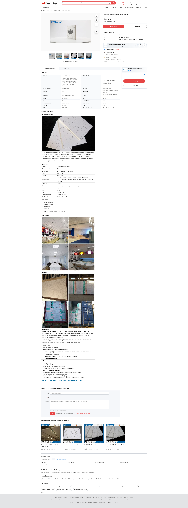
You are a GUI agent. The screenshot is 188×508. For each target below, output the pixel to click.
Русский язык (81, 499)
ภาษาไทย (118, 499)
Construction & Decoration (50, 10)
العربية (102, 499)
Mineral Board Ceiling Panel (108, 486)
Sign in (145, 4)
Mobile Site (126, 497)
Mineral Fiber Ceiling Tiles (48, 489)
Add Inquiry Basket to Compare (71, 61)
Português (69, 499)
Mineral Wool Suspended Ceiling (113, 479)
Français (75, 499)
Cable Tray (43, 462)
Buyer (113, 7)
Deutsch (91, 499)
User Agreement (102, 502)
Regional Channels (111, 497)
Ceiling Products (45, 465)
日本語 (110, 499)
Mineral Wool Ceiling (66, 10)
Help (121, 7)
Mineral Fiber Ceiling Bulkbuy (80, 489)
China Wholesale (88, 497)
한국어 (106, 499)
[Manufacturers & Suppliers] (49, 3)
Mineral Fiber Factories (78, 486)
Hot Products (58, 497)
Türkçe (122, 499)
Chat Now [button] (137, 26)
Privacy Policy (116, 502)
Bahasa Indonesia (134, 499)
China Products (65, 497)
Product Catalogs (62, 459)
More (42, 492)
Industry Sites (103, 497)
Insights (131, 497)
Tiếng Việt (128, 499)
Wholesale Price (96, 497)
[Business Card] (144, 75)
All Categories (46, 7)
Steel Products (71, 462)
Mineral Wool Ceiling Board (97, 479)
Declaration (109, 502)
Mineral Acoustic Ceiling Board (135, 486)
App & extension (129, 7)
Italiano (86, 499)
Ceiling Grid (44, 479)
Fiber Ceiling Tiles (121, 486)
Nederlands (97, 499)
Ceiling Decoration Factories (63, 486)
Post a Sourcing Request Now (82, 413)
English (59, 499)
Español (64, 499)
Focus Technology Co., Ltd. (84, 502)
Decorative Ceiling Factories (92, 486)
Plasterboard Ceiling (66, 479)
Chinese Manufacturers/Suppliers (76, 497)
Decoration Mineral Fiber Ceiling (64, 489)
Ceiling (58, 10)
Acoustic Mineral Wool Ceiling (81, 479)
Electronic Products (98, 462)
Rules (146, 7)
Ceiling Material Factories (48, 486)
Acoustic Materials (55, 479)
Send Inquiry (113, 26)
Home (42, 10)
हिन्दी (114, 499)
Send (52, 413)
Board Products (124, 462)
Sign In (105, 61)
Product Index (119, 497)
